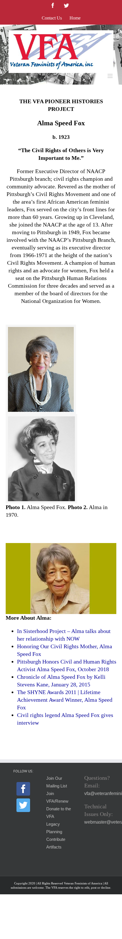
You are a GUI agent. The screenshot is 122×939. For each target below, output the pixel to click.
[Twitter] (23, 805)
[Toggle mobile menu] (110, 76)
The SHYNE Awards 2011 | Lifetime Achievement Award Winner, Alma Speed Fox (64, 699)
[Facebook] (23, 789)
